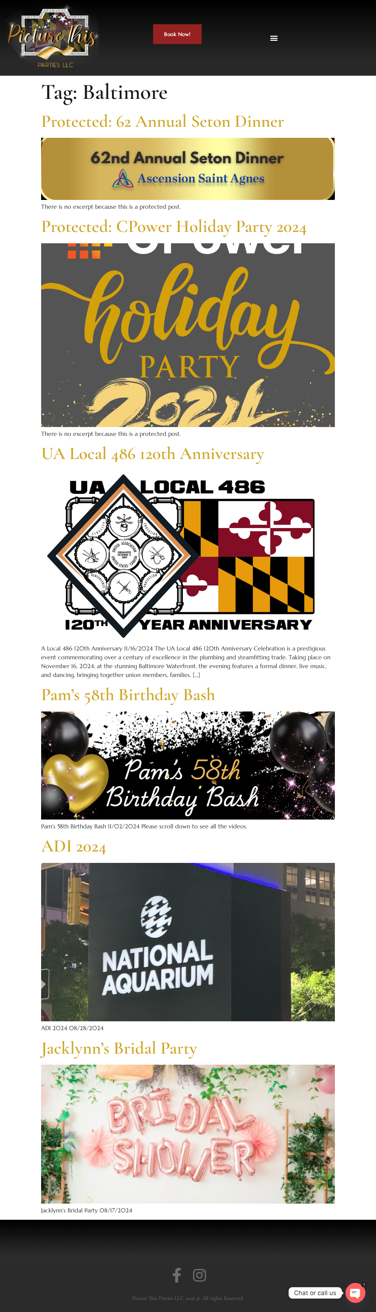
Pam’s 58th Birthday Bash (128, 694)
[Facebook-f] (176, 1275)
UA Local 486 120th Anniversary (152, 453)
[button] (274, 38)
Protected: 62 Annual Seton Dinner (162, 121)
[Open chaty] (355, 1293)
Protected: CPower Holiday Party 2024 (174, 226)
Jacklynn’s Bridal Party (119, 1048)
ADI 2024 (73, 846)
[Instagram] (199, 1275)
